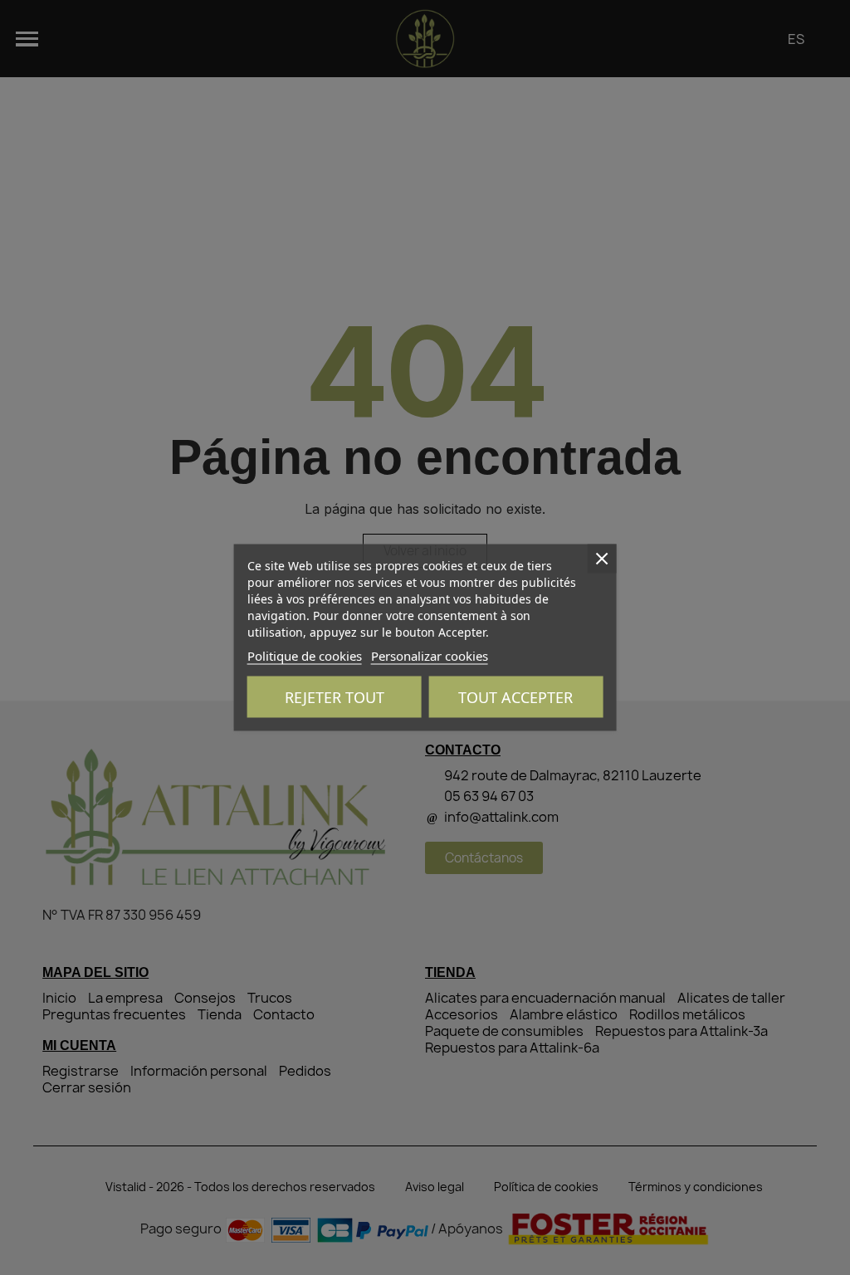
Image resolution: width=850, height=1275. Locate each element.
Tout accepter (515, 697)
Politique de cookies (304, 655)
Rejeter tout (334, 697)
